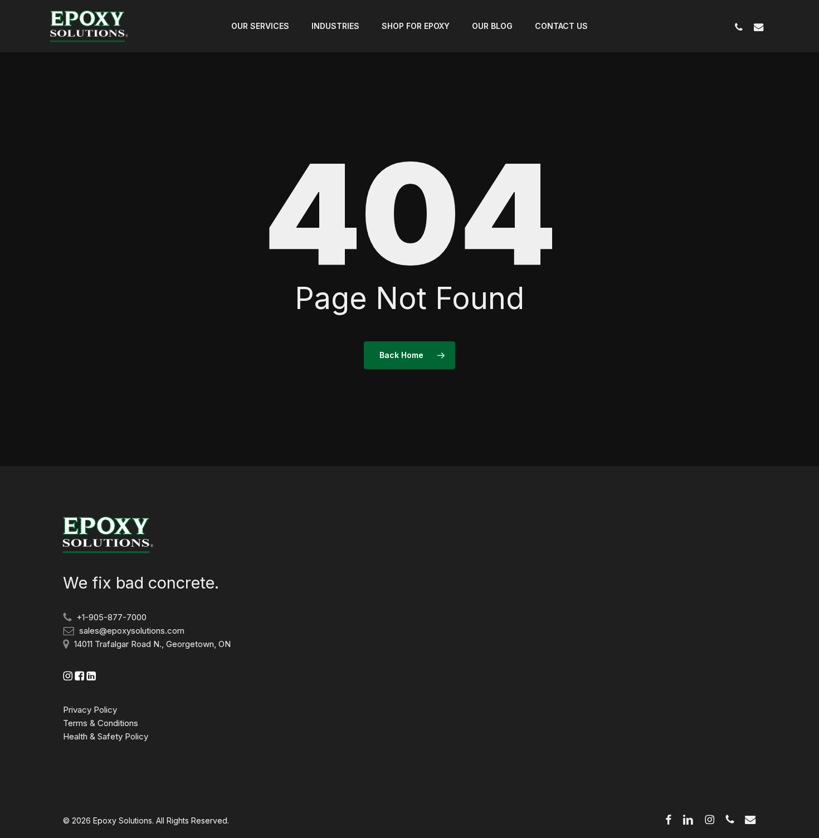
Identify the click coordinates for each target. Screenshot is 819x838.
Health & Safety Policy (105, 736)
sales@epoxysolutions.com (131, 630)
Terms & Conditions (100, 723)
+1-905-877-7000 (111, 617)
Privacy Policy (90, 709)
